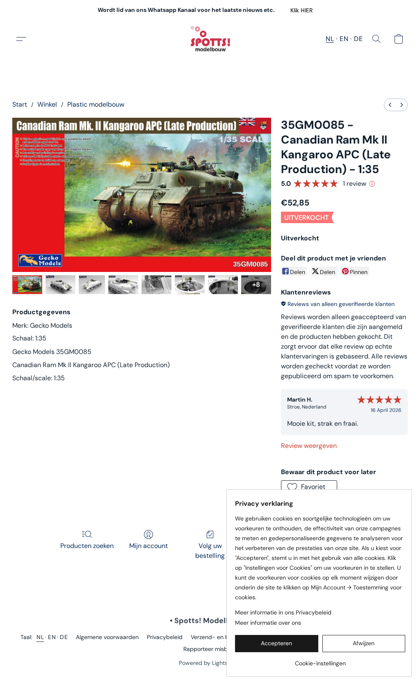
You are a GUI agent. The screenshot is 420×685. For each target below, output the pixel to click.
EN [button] (344, 38)
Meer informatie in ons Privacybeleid (283, 612)
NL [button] (330, 38)
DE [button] (358, 38)
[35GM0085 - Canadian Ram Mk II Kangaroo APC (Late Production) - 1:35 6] (223, 284)
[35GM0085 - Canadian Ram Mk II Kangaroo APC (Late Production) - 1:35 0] (27, 284)
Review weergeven (309, 445)
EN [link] (52, 637)
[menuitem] (390, 105)
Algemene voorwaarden (107, 637)
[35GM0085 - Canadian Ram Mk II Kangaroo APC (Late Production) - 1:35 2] (92, 284)
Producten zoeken (87, 545)
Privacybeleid (165, 637)
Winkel (47, 104)
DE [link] (64, 637)
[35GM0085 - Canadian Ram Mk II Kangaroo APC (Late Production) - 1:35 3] (123, 284)
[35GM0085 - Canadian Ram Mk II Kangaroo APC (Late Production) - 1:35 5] (190, 284)
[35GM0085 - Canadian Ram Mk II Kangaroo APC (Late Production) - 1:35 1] (60, 284)
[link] (320, 660)
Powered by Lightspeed (210, 663)
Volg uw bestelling (210, 550)
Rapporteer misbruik (210, 649)
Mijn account (148, 545)
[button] (301, 10)
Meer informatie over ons (268, 622)
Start (19, 104)
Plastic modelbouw (95, 104)
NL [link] (40, 637)
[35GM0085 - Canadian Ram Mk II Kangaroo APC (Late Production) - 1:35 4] (156, 284)
